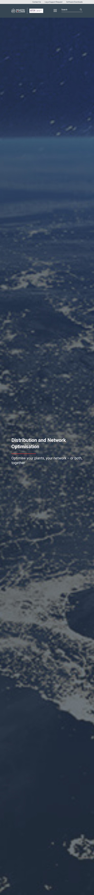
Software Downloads (74, 2)
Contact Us (36, 2)
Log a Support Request (53, 2)
